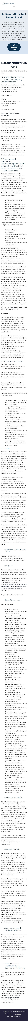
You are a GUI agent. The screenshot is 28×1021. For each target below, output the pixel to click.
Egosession (13, 307)
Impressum (18, 1014)
